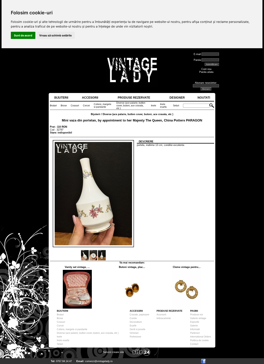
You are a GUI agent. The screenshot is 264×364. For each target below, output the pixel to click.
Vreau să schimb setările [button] (55, 35)
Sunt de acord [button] (23, 35)
